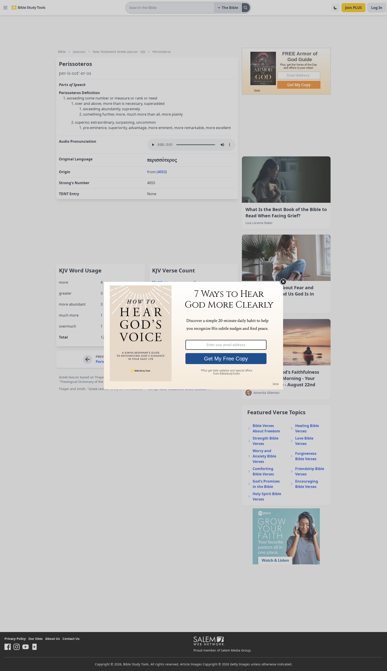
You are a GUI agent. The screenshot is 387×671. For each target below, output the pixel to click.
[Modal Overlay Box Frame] (193, 335)
